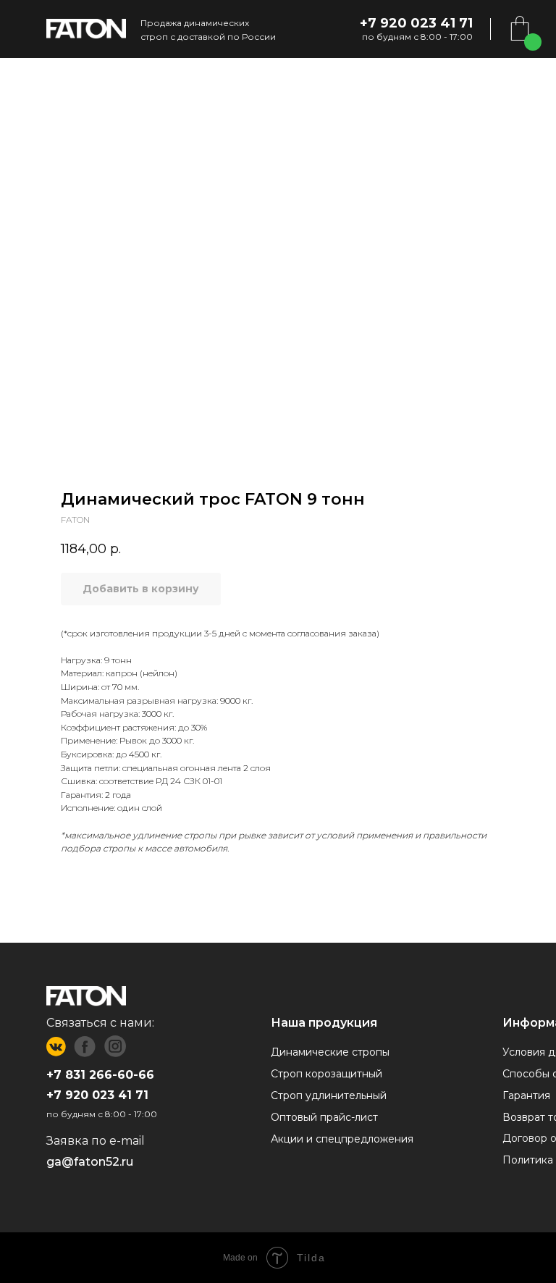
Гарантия (526, 1095)
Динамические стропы (330, 1052)
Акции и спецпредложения (342, 1138)
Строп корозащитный (326, 1073)
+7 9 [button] (59, 1095)
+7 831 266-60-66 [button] (100, 1075)
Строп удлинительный (329, 1095)
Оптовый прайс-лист (324, 1117)
